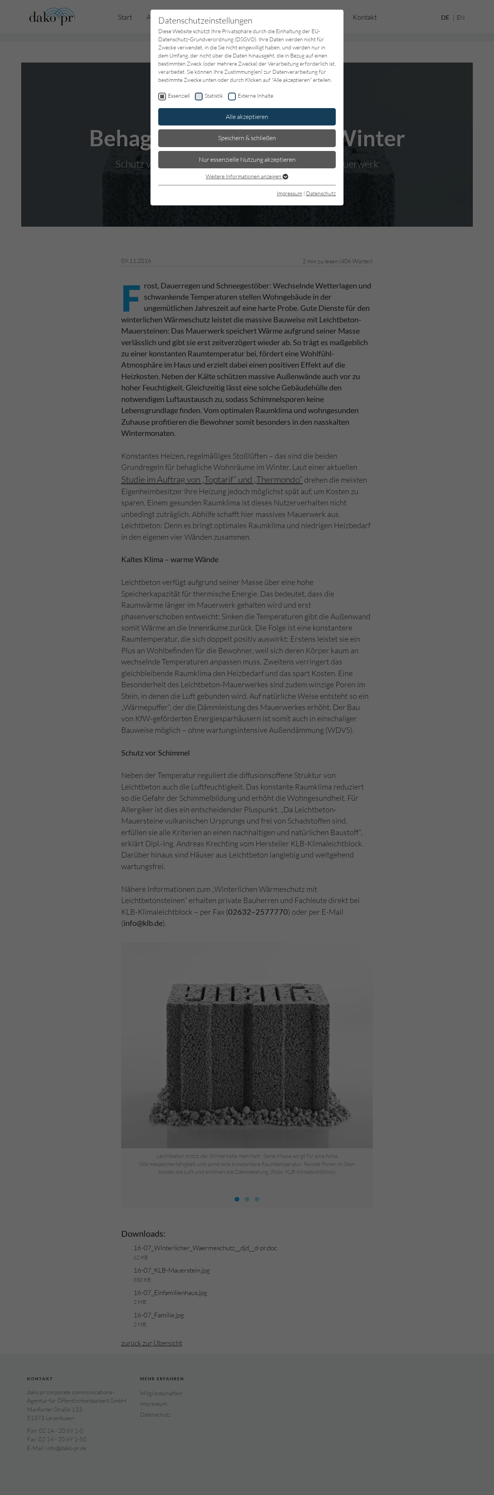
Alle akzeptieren (247, 116)
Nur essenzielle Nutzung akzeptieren (247, 159)
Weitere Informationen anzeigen (244, 176)
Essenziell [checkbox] (179, 95)
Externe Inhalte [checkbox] (255, 95)
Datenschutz (321, 193)
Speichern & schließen (247, 138)
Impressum (289, 193)
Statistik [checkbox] (214, 95)
